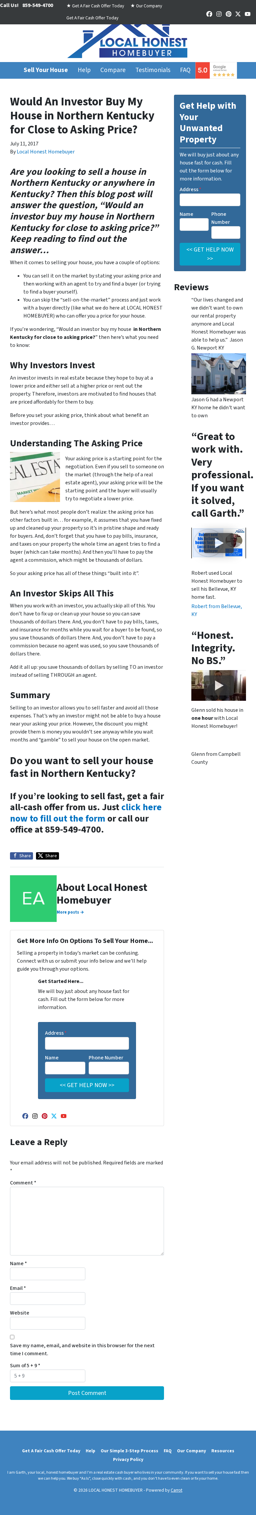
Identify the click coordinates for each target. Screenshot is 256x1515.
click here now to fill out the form (86, 813)
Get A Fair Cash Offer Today (92, 18)
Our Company (191, 1451)
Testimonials (152, 70)
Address (56, 1033)
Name (52, 1057)
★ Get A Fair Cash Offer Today (95, 6)
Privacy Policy (128, 1459)
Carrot (176, 1490)
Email (18, 1288)
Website (19, 1313)
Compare (113, 70)
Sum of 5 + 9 (25, 1365)
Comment (23, 1182)
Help (84, 70)
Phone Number (106, 1057)
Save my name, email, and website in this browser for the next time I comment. (82, 1349)
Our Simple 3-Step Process (129, 1451)
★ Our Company (146, 6)
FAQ (185, 70)
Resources (222, 1451)
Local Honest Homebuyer (46, 151)
